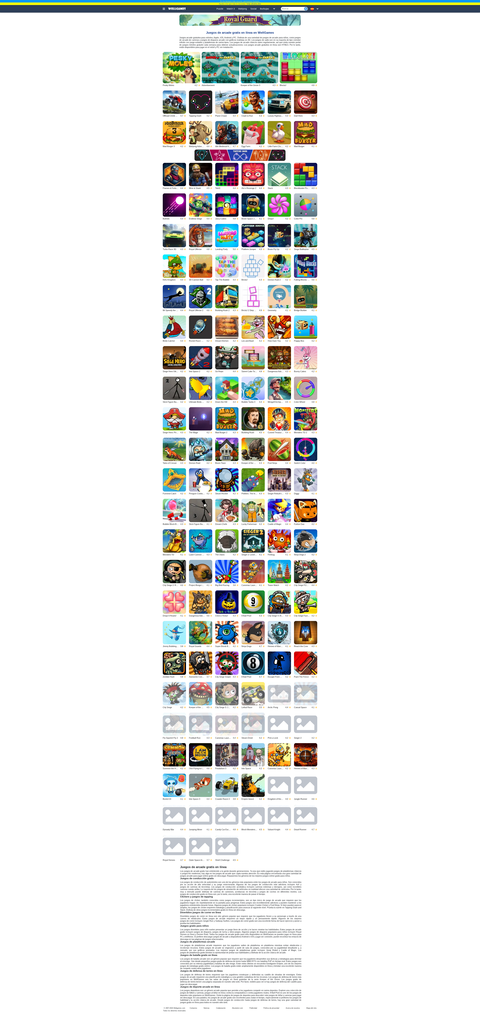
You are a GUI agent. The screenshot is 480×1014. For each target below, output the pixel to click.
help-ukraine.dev (254, 4)
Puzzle (219, 9)
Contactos (193, 1008)
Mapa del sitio (311, 1008)
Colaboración (221, 1008)
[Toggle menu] (165, 9)
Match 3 (231, 9)
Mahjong (242, 9)
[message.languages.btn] (312, 9)
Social (253, 9)
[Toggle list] (274, 9)
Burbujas (264, 9)
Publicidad (253, 1008)
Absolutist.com (237, 1008)
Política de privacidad (271, 1008)
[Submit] (305, 8)
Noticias (207, 1008)
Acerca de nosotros (293, 1008)
